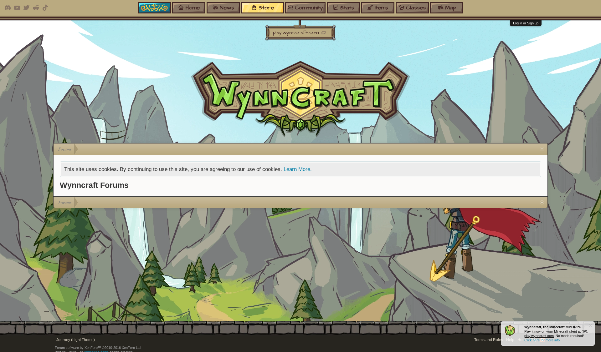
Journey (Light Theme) (75, 340)
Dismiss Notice (590, 325)
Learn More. (298, 169)
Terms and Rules (488, 340)
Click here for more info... (543, 340)
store (266, 7)
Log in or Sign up (525, 23)
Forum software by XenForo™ (98, 347)
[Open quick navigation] (542, 149)
